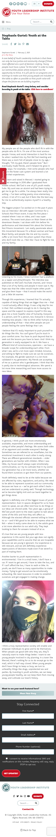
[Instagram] (21, 3)
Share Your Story (28, 693)
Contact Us (28, 809)
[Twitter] (14, 3)
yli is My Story (7, 55)
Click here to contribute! (42, 89)
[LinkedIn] (18, 3)
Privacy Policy (36, 822)
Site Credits (24, 822)
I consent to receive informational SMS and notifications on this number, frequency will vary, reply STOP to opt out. (28, 761)
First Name (27, 711)
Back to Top (29, 830)
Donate (48, 3)
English (37, 4)
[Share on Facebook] (11, 44)
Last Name (27, 723)
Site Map (16, 822)
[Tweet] (15, 44)
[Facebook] (10, 3)
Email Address (27, 734)
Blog (8, 28)
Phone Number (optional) (28, 746)
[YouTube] (25, 3)
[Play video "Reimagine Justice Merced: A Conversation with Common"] (28, 260)
